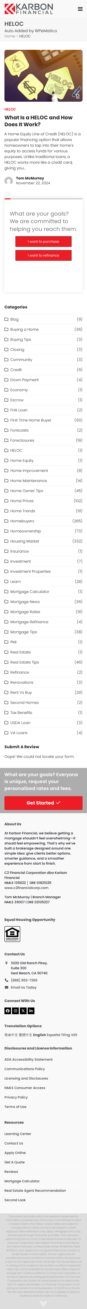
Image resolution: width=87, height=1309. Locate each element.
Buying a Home (24, 329)
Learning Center (17, 1133)
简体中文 (11, 1034)
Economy (19, 389)
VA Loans (18, 732)
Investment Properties (30, 571)
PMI (13, 642)
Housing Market (24, 541)
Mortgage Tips (23, 632)
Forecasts (19, 430)
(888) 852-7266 (24, 980)
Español (53, 1034)
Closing (17, 349)
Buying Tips (20, 339)
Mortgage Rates (25, 611)
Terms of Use (15, 1106)
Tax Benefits (21, 712)
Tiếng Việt (69, 1034)
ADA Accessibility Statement (28, 1059)
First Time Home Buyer (31, 420)
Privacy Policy (16, 1097)
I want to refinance (43, 255)
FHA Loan (18, 410)
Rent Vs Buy (21, 692)
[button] (80, 9)
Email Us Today (24, 987)
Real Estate (20, 652)
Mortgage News (25, 601)
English (39, 1034)
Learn (15, 581)
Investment (20, 561)
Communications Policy (24, 1069)
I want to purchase (43, 241)
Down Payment (24, 379)
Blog (14, 319)
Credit (16, 369)
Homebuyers (22, 521)
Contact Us (13, 1143)
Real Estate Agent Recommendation (35, 1190)
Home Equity (22, 460)
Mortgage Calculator (29, 591)
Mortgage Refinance (29, 621)
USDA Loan (20, 722)
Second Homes (24, 702)
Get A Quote (14, 1162)
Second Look (15, 1200)
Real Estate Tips (24, 662)
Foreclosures (22, 440)
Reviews (11, 1171)
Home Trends (22, 511)
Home (9, 36)
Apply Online (15, 1152)
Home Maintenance (28, 480)
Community (21, 359)
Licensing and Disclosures (26, 1078)
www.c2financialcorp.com (26, 887)
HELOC (10, 109)
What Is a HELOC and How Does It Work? (38, 121)
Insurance (19, 551)
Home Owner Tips (26, 490)
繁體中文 (25, 1034)
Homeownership (25, 531)
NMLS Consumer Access (24, 1087)
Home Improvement (29, 470)
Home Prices (22, 500)
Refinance (19, 672)
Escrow (17, 400)
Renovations (21, 682)
